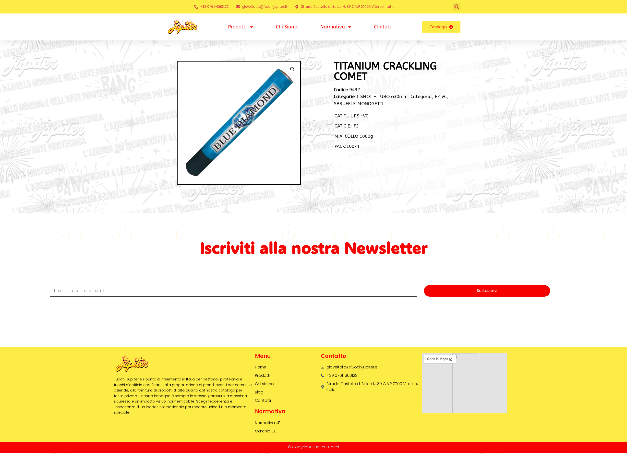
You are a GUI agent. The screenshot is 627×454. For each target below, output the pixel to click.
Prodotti (237, 27)
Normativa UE (267, 423)
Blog (259, 392)
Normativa (332, 27)
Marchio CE (265, 431)
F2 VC (441, 96)
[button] (456, 7)
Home (260, 367)
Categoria (421, 96)
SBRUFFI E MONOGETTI (358, 103)
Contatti (383, 27)
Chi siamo (287, 27)
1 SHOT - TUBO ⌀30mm (382, 96)
